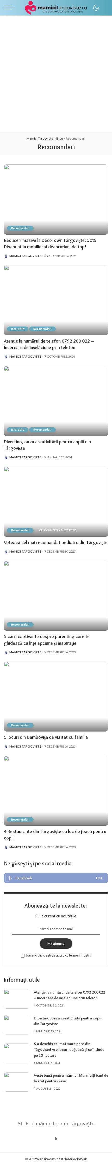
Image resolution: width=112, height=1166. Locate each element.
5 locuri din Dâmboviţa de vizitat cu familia (46, 737)
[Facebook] (56, 878)
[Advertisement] (56, 73)
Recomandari (20, 228)
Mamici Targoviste (25, 255)
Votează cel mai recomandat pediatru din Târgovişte (56, 542)
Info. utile (17, 328)
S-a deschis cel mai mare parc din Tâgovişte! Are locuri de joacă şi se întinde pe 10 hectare (69, 1049)
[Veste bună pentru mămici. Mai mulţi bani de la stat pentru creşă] (17, 1082)
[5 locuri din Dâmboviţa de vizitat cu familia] (56, 697)
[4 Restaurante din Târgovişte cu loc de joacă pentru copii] (56, 791)
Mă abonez (56, 944)
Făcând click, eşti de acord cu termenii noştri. (58, 955)
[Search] (103, 8)
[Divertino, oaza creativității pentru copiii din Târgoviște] (56, 401)
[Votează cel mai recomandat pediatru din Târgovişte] (56, 502)
